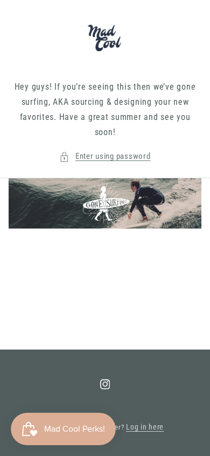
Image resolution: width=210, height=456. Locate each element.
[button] (104, 157)
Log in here (145, 427)
